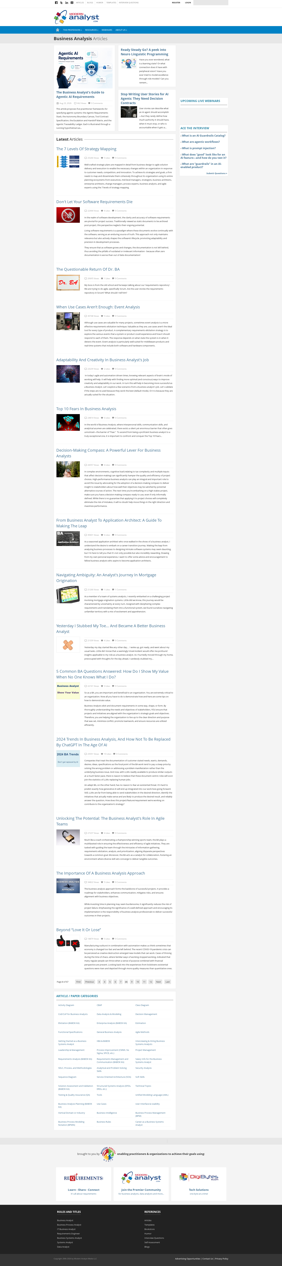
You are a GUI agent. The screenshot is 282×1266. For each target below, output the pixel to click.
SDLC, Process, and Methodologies (75, 1067)
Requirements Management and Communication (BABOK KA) (112, 1060)
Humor (99, 2)
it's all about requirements (83, 1193)
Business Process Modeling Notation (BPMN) (71, 1123)
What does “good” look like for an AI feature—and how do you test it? (203, 156)
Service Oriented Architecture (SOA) (114, 1076)
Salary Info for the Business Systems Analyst (148, 1060)
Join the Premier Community (141, 1190)
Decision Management (146, 1014)
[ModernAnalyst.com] (141, 1177)
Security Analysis (143, 1067)
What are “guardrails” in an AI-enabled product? (201, 165)
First (78, 981)
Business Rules (104, 1121)
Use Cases (101, 1103)
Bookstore (149, 1229)
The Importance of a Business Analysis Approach (100, 873)
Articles (80, 2)
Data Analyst (63, 1246)
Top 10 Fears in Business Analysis (86, 408)
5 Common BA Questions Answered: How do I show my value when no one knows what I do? (112, 674)
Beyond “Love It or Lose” (78, 929)
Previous (89, 981)
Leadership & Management (71, 1050)
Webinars (107, 29)
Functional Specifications (70, 1032)
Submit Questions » (216, 173)
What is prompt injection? (199, 148)
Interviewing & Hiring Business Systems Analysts (150, 1043)
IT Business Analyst (66, 1229)
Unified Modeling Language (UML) (151, 1094)
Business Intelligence (107, 1112)
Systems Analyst (65, 1242)
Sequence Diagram (67, 1076)
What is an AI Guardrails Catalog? (204, 135)
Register (176, 2)
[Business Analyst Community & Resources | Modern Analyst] (77, 16)
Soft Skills (140, 1076)
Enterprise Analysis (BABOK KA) (112, 1023)
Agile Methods (142, 1032)
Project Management (145, 1050)
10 (138, 981)
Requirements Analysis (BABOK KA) (75, 1058)
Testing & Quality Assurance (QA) (74, 1094)
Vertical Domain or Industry (71, 1112)
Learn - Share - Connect (83, 1190)
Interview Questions (129, 2)
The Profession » (72, 29)
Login (188, 2)
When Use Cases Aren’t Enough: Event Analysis (98, 307)
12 (151, 981)
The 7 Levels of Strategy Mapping (86, 148)
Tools (99, 1094)
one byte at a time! (199, 1193)
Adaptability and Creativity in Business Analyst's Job (102, 359)
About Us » (121, 29)
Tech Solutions (199, 1190)
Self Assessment (152, 1242)
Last (168, 981)
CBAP (99, 1005)
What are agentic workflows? (201, 142)
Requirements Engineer (68, 1233)
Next (158, 981)
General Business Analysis (109, 1032)
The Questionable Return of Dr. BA (88, 269)
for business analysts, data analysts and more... (141, 1193)
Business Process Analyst (69, 1224)
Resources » (91, 29)
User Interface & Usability (147, 1103)
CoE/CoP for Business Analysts (73, 1014)
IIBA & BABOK (103, 1041)
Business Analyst (65, 1220)
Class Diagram (142, 1005)
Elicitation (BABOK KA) (68, 1023)
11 (144, 981)
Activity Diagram (66, 1005)
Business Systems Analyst (69, 1237)
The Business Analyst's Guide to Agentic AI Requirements (80, 94)
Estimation (140, 1023)
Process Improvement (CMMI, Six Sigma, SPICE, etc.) (113, 1052)
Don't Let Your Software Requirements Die (94, 201)
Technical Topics (143, 1085)
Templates (111, 2)
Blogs (90, 2)
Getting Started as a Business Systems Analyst (72, 1043)
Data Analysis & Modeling (109, 1014)
